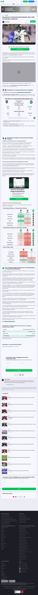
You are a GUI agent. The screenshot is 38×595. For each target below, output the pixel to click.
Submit (19, 370)
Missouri (2, 547)
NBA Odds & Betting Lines (5, 516)
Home (3, 15)
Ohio (2, 541)
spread (12, 318)
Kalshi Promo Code (22, 534)
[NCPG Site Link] (17, 592)
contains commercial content (8, 387)
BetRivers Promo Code (22, 547)
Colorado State (5, 163)
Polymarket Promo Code (23, 531)
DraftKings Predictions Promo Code (25, 537)
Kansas (2, 544)
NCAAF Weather (16, 346)
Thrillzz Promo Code (22, 557)
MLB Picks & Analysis (22, 520)
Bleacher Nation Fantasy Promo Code (25, 551)
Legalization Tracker (4, 527)
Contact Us (3, 575)
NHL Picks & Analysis (22, 522)
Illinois (2, 538)
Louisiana (2, 530)
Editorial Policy (3, 565)
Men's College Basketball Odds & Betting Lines (8, 519)
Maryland (2, 531)
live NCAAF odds (29, 95)
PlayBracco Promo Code (23, 556)
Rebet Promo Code (22, 554)
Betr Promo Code (22, 553)
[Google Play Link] (12, 581)
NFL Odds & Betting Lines (5, 515)
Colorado (2, 534)
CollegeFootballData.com (11, 264)
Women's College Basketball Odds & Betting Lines (9, 520)
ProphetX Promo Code (22, 538)
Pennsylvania (3, 537)
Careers (2, 566)
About (2, 562)
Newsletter (3, 574)
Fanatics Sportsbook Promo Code (24, 527)
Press (2, 569)
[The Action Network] (3, 1)
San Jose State (5, 294)
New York (2, 528)
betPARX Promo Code (22, 544)
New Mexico (4, 142)
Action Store (3, 568)
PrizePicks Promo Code (23, 559)
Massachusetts (3, 543)
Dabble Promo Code (22, 550)
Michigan (2, 540)
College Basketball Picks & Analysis (24, 519)
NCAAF (7, 15)
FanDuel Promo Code (22, 541)
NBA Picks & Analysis (22, 516)
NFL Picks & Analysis (22, 515)
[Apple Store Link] (4, 581)
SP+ (16, 264)
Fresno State (13, 285)
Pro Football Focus (21, 264)
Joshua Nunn (7, 21)
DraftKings (17, 95)
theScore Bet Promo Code (23, 543)
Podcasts (2, 572)
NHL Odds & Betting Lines (5, 523)
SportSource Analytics (30, 264)
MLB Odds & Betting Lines (5, 522)
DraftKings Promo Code (23, 540)
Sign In (36, 1)
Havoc (26, 282)
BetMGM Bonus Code (22, 528)
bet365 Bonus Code (22, 530)
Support (2, 571)
